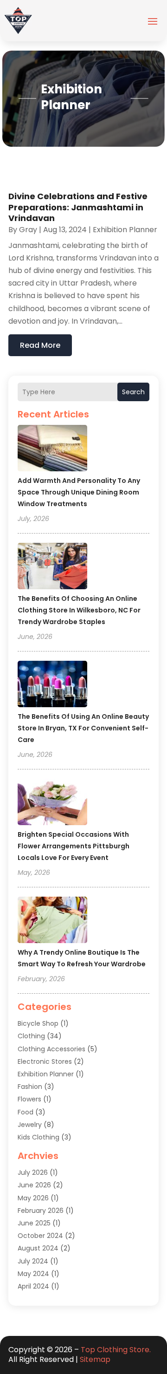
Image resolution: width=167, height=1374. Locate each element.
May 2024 (33, 1273)
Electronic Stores (45, 1061)
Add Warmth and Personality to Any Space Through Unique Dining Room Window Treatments (79, 492)
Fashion (30, 1086)
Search (133, 392)
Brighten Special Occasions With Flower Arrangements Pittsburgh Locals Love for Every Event (73, 846)
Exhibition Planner (46, 1074)
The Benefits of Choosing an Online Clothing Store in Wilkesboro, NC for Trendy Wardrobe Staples (79, 610)
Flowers (29, 1099)
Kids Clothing (38, 1137)
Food (25, 1112)
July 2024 (33, 1261)
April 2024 (33, 1286)
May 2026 (33, 1198)
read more (40, 345)
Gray (28, 229)
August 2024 (38, 1248)
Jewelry (30, 1124)
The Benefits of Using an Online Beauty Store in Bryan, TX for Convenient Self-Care (83, 728)
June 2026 (34, 1185)
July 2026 (33, 1172)
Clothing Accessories (51, 1049)
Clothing (31, 1036)
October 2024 (40, 1235)
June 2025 (34, 1223)
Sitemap (95, 1359)
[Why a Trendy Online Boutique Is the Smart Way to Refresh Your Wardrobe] (52, 921)
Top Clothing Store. (116, 1349)
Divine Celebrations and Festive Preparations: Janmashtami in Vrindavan (78, 207)
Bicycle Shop (38, 1023)
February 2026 (41, 1210)
